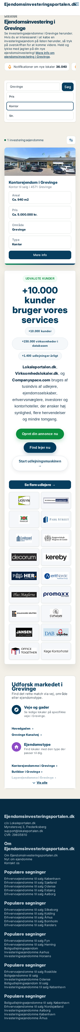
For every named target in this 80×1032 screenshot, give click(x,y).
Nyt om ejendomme (18, 859)
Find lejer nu (40, 447)
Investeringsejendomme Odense (27, 979)
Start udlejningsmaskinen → (40, 463)
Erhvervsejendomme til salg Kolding (29, 913)
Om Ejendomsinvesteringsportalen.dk (31, 855)
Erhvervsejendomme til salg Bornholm (31, 921)
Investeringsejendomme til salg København (34, 987)
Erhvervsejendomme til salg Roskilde (30, 971)
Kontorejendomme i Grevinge (33, 765)
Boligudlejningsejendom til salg (26, 983)
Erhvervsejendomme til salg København (32, 878)
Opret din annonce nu (40, 434)
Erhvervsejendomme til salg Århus (28, 917)
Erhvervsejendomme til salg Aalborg (30, 894)
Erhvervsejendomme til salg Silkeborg (31, 909)
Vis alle (42, 782)
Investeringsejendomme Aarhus (26, 952)
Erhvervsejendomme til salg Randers (30, 925)
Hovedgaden (21, 728)
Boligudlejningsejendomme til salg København (37, 1002)
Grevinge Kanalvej (25, 734)
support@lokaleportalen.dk (23, 831)
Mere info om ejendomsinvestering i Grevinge (29, 54)
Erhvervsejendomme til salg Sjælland (30, 882)
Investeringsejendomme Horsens (27, 956)
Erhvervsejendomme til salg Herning (30, 944)
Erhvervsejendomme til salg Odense (30, 886)
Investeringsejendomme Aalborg (27, 1010)
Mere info (40, 255)
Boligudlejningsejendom (21, 948)
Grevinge (10, 16)
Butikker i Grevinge (26, 771)
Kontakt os (11, 863)
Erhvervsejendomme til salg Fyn (27, 940)
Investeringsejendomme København (29, 1014)
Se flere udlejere (40, 485)
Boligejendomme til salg (21, 975)
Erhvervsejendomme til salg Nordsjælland (34, 1006)
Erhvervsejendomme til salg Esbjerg (29, 890)
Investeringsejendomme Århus (25, 1018)
